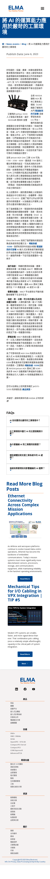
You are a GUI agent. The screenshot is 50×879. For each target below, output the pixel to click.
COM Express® (16, 750)
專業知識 (25, 760)
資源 (25, 793)
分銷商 (12, 848)
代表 (12, 850)
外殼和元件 (14, 717)
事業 (12, 831)
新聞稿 (12, 815)
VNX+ (12, 733)
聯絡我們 (13, 842)
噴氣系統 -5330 (32, 365)
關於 (25, 826)
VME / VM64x (15, 736)
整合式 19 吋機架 (16, 764)
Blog (24, 44)
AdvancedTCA (16, 753)
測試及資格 (14, 767)
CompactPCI (15, 747)
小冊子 (12, 806)
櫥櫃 (12, 706)
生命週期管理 (15, 781)
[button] (42, 8)
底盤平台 (13, 709)
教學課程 (13, 798)
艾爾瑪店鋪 (14, 845)
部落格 (12, 812)
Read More (25, 579)
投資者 (12, 839)
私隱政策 (13, 817)
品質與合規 (14, 820)
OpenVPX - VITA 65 (18, 742)
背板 (12, 703)
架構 (25, 729)
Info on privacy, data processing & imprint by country (25, 862)
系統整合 (13, 770)
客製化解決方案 (16, 787)
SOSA (12, 739)
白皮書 (12, 803)
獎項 (12, 836)
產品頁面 (26, 389)
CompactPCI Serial (18, 745)
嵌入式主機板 (15, 712)
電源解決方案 (15, 720)
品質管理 (13, 772)
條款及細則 (14, 853)
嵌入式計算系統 (16, 714)
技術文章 (13, 800)
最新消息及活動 (16, 809)
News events (12, 44)
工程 (12, 784)
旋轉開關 (13, 723)
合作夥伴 (13, 834)
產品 (25, 699)
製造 (12, 778)
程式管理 (13, 775)
